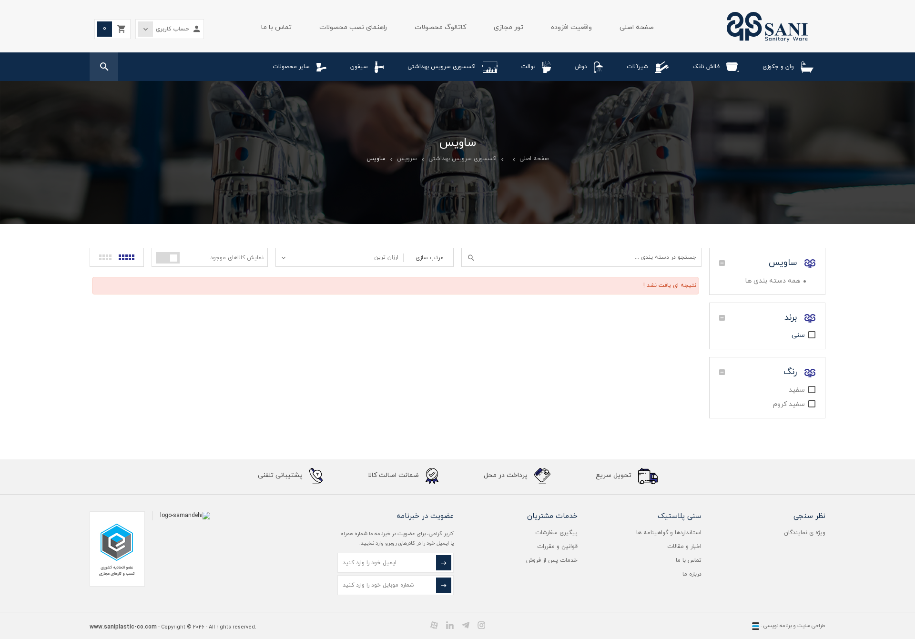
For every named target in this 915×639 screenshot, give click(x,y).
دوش (581, 67)
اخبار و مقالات (684, 546)
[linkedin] (450, 625)
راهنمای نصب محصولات (353, 27)
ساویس (784, 263)
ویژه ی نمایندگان (804, 533)
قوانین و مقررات (557, 546)
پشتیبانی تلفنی (281, 475)
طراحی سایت (811, 625)
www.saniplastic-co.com (123, 627)
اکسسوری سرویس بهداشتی (441, 67)
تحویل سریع (614, 475)
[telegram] (465, 625)
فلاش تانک (706, 67)
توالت (528, 67)
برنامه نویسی (777, 625)
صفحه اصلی (637, 27)
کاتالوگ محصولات (440, 27)
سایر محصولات (291, 67)
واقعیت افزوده (571, 27)
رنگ (791, 372)
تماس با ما (276, 27)
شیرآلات (637, 67)
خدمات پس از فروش (552, 560)
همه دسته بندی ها (772, 280)
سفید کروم (789, 404)
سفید (797, 390)
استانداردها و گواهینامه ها (669, 533)
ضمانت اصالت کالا (394, 475)
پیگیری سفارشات (556, 533)
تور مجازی (508, 27)
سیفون (359, 67)
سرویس (407, 158)
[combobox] (339, 257)
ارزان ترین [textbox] (386, 257)
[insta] (481, 625)
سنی (798, 335)
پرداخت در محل (506, 475)
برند (792, 318)
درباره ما (692, 574)
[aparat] (434, 625)
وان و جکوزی (778, 67)
